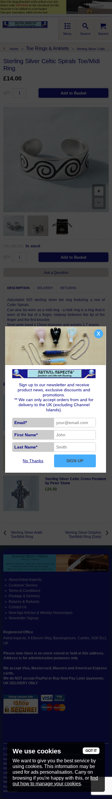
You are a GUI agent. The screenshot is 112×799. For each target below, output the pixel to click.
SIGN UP (74, 460)
